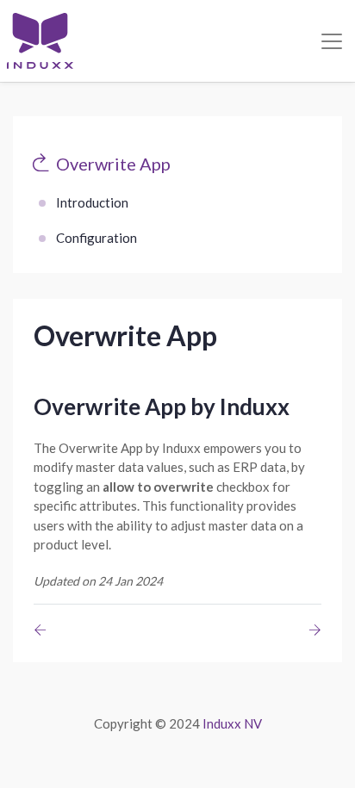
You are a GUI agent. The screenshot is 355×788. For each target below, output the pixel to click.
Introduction (92, 202)
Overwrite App (113, 163)
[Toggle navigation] (331, 41)
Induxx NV (232, 723)
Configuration (96, 237)
